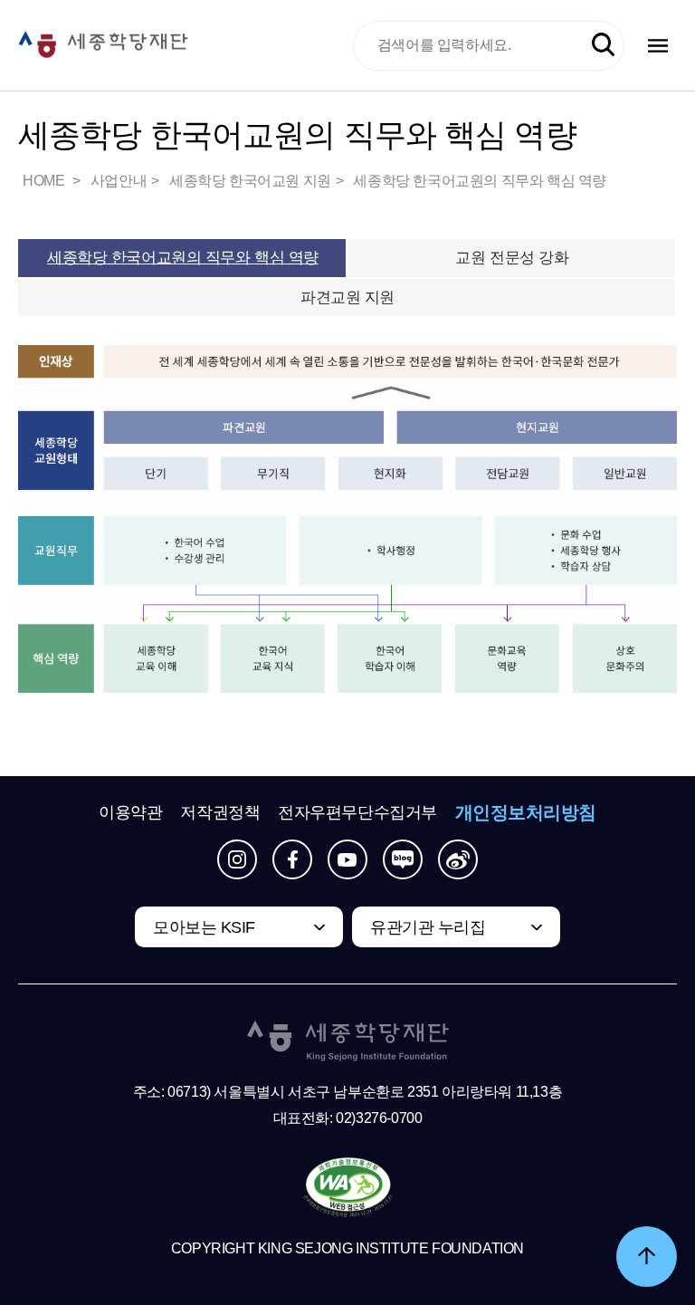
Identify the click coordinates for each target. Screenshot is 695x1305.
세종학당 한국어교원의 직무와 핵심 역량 (479, 180)
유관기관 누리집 (427, 927)
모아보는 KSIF (204, 927)
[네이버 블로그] (403, 859)
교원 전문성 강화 (511, 257)
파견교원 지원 (347, 297)
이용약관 (130, 812)
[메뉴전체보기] (658, 46)
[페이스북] (292, 859)
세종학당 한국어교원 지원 (250, 180)
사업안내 (118, 180)
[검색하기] (603, 45)
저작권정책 (220, 812)
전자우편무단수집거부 (357, 812)
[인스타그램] (237, 859)
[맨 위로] (646, 1256)
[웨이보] (458, 859)
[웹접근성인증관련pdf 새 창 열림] (348, 1188)
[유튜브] (347, 859)
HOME (45, 180)
